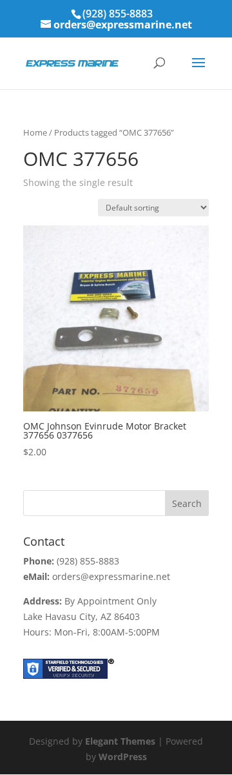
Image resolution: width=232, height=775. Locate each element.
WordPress (123, 756)
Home (35, 132)
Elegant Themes (120, 741)
